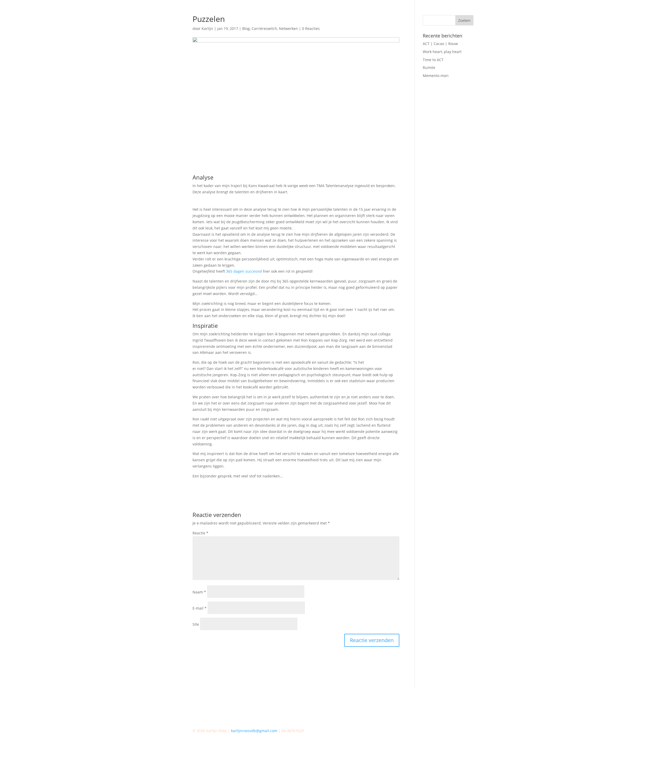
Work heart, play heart (442, 51)
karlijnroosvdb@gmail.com (254, 730)
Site (196, 624)
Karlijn (207, 28)
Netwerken (288, 28)
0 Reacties (311, 28)
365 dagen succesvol (244, 271)
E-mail (200, 608)
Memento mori (436, 75)
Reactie (200, 532)
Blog (246, 28)
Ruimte (429, 67)
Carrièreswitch (264, 28)
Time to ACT (433, 59)
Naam (199, 592)
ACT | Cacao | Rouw (440, 43)
